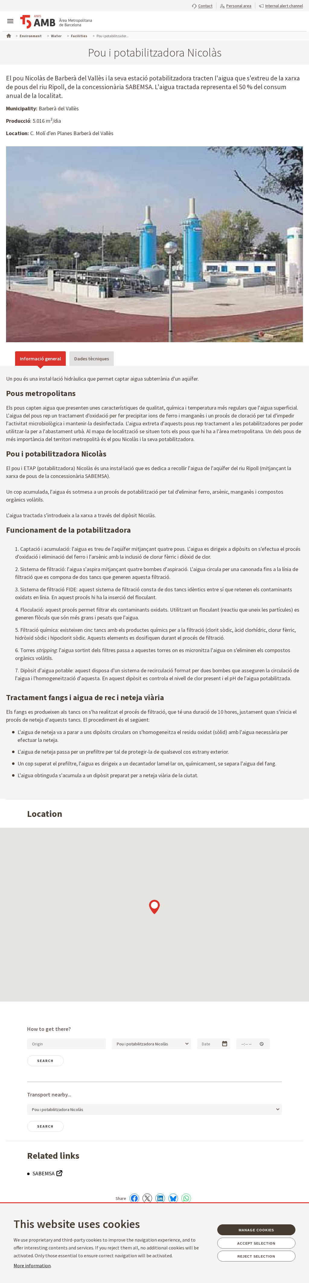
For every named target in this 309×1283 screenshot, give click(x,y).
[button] (202, 5)
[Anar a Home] (8, 35)
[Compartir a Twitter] (147, 1198)
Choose (224, 1044)
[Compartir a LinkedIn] (160, 1198)
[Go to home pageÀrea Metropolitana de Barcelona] (56, 21)
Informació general (40, 359)
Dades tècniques (91, 359)
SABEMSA (44, 1173)
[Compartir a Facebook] (134, 1198)
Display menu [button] (10, 16)
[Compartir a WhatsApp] (186, 1198)
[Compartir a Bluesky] (173, 1198)
